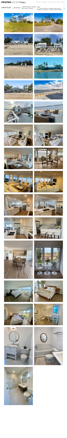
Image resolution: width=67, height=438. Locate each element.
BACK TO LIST (6, 7)
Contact (63, 2)
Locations (38, 2)
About (58, 2)
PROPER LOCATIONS (13, 2)
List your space (51, 2)
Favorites (44, 2)
